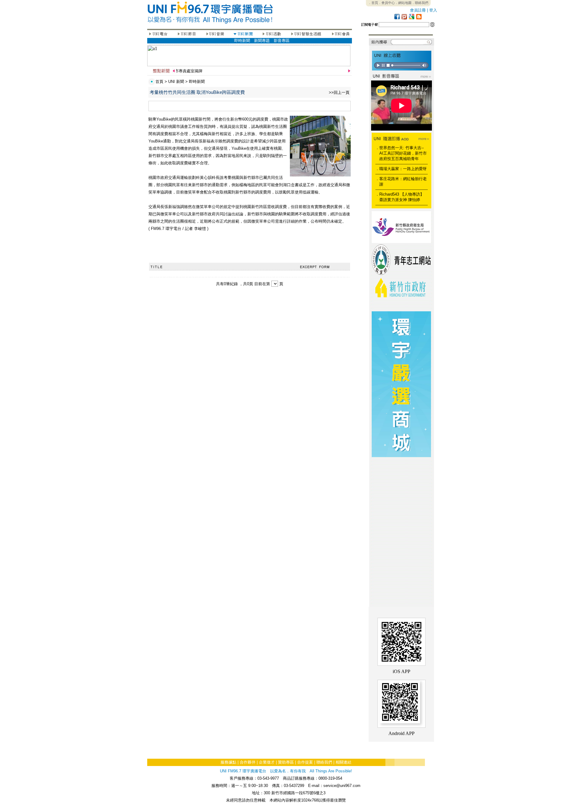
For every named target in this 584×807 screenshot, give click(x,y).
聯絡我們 (324, 762)
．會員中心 (386, 3)
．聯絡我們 (420, 3)
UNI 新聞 (176, 81)
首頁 (159, 81)
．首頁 (373, 3)
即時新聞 (242, 40)
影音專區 (282, 40)
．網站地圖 (403, 3)
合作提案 (305, 762)
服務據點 (228, 762)
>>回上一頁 (339, 92)
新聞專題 (262, 40)
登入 (433, 10)
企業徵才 (267, 762)
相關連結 (343, 762)
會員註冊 (418, 10)
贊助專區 (286, 762)
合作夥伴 (247, 762)
